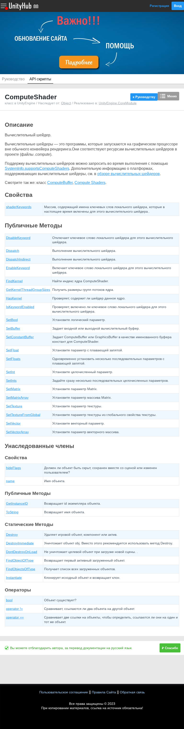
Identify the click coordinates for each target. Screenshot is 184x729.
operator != (14, 609)
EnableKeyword (18, 268)
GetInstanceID (17, 503)
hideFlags (13, 468)
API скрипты (40, 79)
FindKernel (14, 281)
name (10, 481)
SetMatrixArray (17, 397)
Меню (172, 96)
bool (9, 600)
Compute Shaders (90, 183)
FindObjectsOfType (20, 569)
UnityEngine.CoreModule (118, 103)
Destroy (12, 534)
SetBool (12, 320)
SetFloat (12, 350)
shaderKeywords (18, 207)
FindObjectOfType (20, 560)
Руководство (13, 79)
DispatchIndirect (18, 259)
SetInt (10, 372)
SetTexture (14, 406)
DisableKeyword (18, 238)
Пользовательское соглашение (63, 692)
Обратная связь (132, 692)
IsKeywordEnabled (20, 307)
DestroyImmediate (20, 543)
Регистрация (159, 6)
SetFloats (13, 359)
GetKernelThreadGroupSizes (28, 290)
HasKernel (14, 298)
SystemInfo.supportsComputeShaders (37, 168)
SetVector (13, 423)
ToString (12, 512)
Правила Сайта (104, 692)
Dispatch (12, 251)
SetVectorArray (17, 432)
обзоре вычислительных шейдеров (128, 174)
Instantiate (14, 578)
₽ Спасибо (170, 648)
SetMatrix (13, 389)
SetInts (11, 380)
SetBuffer (13, 328)
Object (66, 103)
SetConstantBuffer (20, 337)
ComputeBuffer (60, 183)
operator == (15, 617)
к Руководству (144, 97)
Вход (178, 6)
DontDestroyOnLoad (21, 552)
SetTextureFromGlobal (23, 415)
